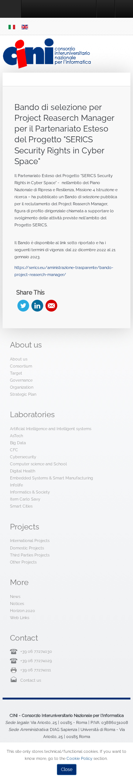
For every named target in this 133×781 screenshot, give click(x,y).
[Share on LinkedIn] (37, 306)
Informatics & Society (30, 492)
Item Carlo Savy (25, 499)
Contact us (30, 680)
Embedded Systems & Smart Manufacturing (51, 478)
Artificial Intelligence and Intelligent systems (50, 428)
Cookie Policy (79, 758)
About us (18, 359)
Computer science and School (38, 463)
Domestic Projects (27, 548)
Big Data (18, 442)
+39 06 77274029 (36, 660)
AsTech (16, 435)
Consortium (21, 366)
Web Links (19, 617)
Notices (17, 603)
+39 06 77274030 (36, 651)
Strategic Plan (23, 394)
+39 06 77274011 (35, 669)
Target (16, 373)
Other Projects (23, 562)
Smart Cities (21, 506)
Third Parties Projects (30, 555)
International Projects (30, 540)
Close (66, 769)
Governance (21, 380)
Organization (21, 387)
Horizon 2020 (22, 610)
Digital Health (22, 470)
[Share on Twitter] (23, 306)
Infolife (16, 485)
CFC (14, 449)
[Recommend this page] (51, 306)
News (15, 596)
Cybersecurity (23, 456)
